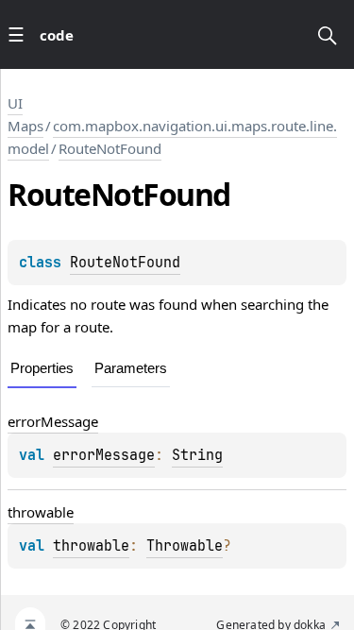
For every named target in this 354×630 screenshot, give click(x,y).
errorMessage (53, 421)
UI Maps (25, 114)
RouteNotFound (110, 148)
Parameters (130, 368)
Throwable (184, 545)
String (197, 455)
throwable (41, 511)
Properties (42, 368)
